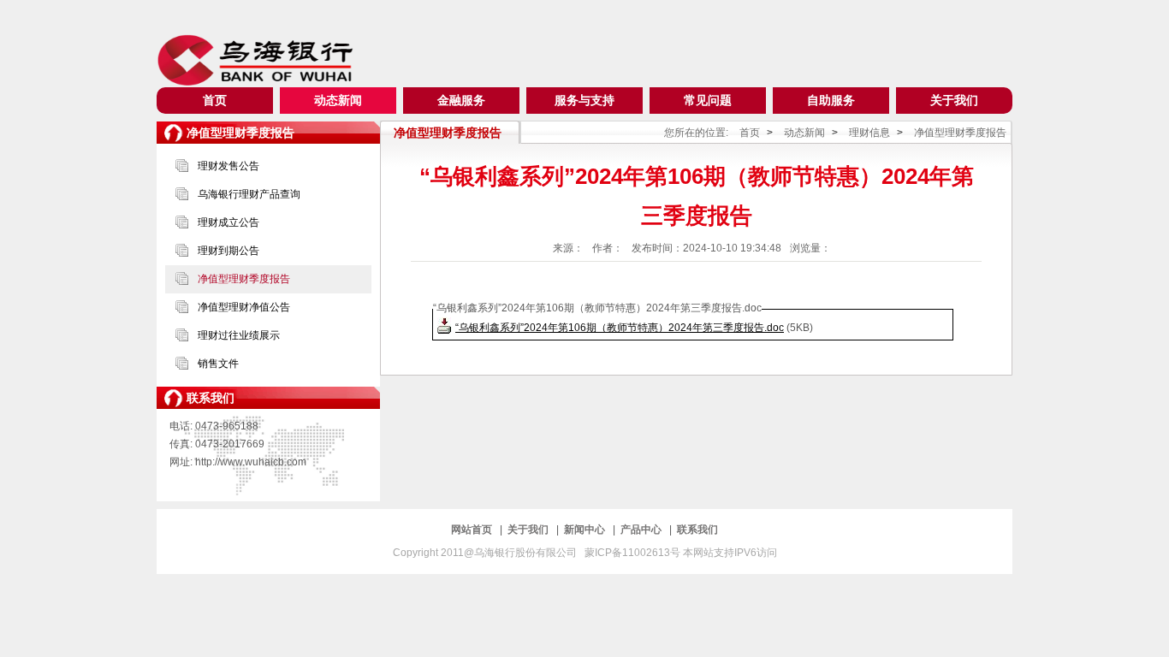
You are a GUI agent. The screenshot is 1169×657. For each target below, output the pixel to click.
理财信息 (869, 133)
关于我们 (954, 100)
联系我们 (697, 530)
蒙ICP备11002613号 (633, 553)
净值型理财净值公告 (244, 307)
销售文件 (218, 364)
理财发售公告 (228, 166)
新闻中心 (586, 530)
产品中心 (642, 530)
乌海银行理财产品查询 (249, 194)
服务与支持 (584, 100)
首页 (215, 100)
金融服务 (461, 100)
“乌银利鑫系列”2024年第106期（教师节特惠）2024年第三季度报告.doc (619, 328)
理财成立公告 (228, 222)
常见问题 (708, 100)
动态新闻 (338, 100)
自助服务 (831, 100)
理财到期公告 (228, 251)
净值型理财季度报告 (244, 279)
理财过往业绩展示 (239, 335)
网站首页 (473, 530)
